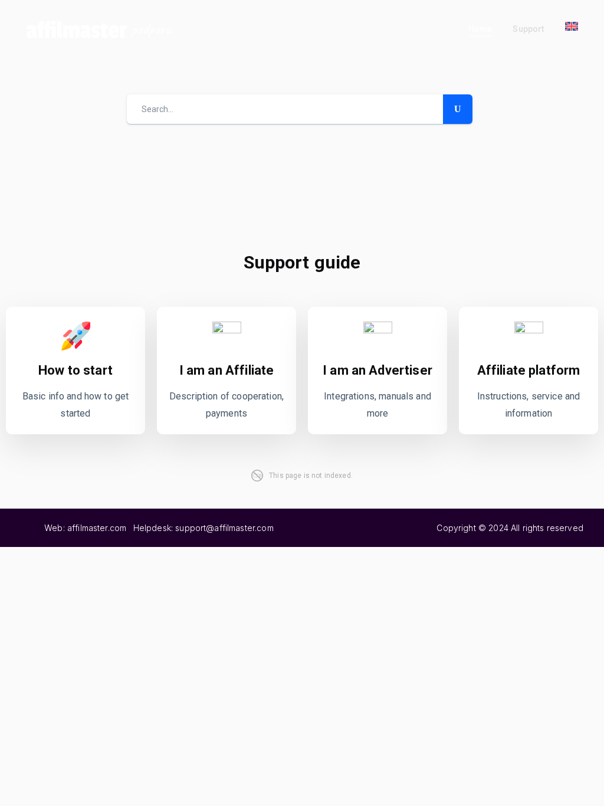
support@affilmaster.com (224, 528)
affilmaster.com (96, 528)
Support (528, 29)
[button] (572, 26)
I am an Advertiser (377, 370)
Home (480, 29)
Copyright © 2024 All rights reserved (509, 528)
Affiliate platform (528, 370)
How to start (75, 370)
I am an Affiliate (226, 370)
